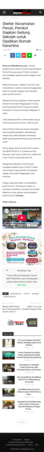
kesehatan (35, 294)
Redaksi (27, 440)
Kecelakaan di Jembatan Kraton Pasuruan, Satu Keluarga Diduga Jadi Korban (29, 367)
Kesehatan (14, 18)
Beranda (5, 18)
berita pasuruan (15, 294)
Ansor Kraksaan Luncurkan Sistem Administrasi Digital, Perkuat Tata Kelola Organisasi (29, 355)
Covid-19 (26, 294)
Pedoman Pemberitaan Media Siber (21, 442)
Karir (36, 445)
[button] (40, 12)
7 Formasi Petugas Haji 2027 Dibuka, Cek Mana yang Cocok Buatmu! (29, 342)
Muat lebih (21, 422)
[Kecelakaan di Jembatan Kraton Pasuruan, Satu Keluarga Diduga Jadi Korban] (8, 368)
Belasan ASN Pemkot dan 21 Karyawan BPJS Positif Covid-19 (11, 309)
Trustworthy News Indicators (16, 445)
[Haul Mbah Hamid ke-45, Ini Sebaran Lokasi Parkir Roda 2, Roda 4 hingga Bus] (8, 392)
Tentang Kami (17, 440)
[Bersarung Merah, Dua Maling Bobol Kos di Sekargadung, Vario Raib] (8, 380)
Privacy (30, 445)
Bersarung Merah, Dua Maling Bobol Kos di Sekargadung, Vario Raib (29, 379)
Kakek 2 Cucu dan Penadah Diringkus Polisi (32, 307)
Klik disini (21, 285)
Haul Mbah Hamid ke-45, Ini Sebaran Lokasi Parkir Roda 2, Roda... (29, 391)
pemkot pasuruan (10, 296)
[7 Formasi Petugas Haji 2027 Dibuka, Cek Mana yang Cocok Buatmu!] (8, 343)
